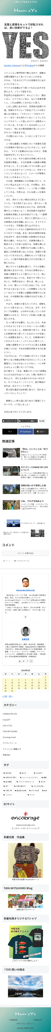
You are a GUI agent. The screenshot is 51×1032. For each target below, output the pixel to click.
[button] (41, 432)
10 (12, 682)
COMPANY (13, 1020)
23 (5, 688)
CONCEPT (37, 1020)
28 (39, 688)
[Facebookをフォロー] (27, 661)
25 (19, 688)
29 (45, 688)
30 (5, 691)
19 (25, 685)
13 (32, 682)
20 (32, 685)
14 (39, 682)
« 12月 (4, 696)
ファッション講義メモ (29, 421)
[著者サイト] (19, 661)
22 (45, 685)
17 (12, 685)
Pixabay (30, 65)
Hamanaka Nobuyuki (25, 590)
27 (32, 688)
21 (39, 685)
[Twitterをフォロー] (25, 617)
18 (19, 685)
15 (45, 682)
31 (12, 691)
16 (5, 685)
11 (19, 682)
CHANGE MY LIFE (11, 421)
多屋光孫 (25, 639)
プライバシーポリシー (25, 1023)
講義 (42, 421)
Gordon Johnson (12, 65)
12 (25, 682)
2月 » (10, 696)
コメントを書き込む (25, 553)
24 (12, 688)
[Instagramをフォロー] (31, 661)
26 (25, 688)
